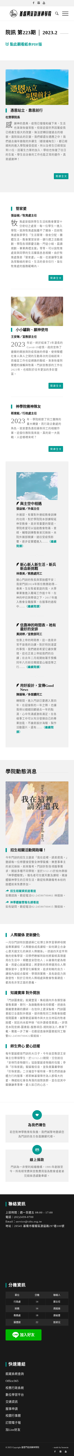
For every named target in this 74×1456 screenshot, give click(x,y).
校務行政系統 (15, 1388)
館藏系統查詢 (15, 1374)
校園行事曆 (13, 1415)
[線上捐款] (37, 1149)
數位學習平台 (15, 1395)
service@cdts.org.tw (29, 1221)
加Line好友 (13, 1429)
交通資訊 (12, 1402)
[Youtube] (44, 3)
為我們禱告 (37, 1125)
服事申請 (12, 1409)
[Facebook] (33, 3)
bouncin (65, 1447)
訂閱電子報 (13, 1422)
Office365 (12, 1381)
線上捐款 (37, 1160)
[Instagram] (38, 3)
